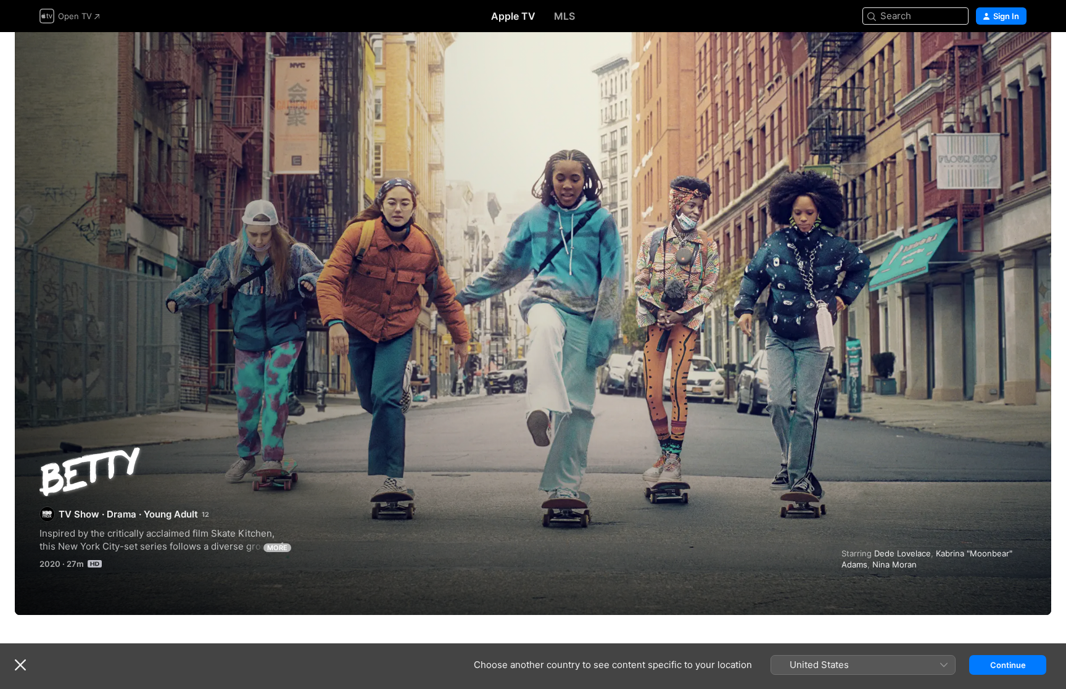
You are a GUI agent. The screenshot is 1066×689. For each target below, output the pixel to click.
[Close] (20, 664)
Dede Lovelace (902, 553)
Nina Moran (894, 564)
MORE (277, 547)
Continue (1008, 665)
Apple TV (513, 16)
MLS (564, 16)
